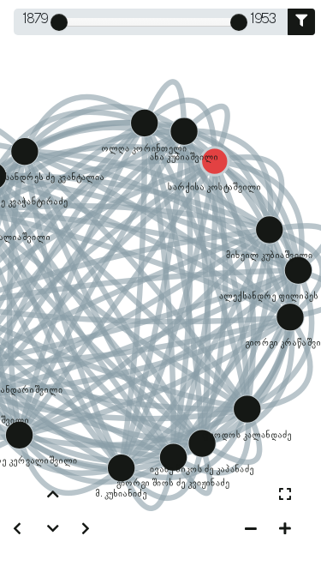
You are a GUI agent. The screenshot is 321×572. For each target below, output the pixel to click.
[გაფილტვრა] (301, 22)
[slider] (59, 22)
